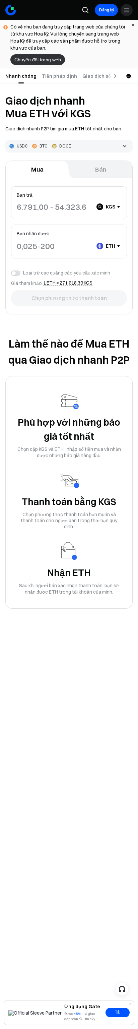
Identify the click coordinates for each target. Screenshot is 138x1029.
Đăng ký (106, 9)
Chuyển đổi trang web (37, 59)
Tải (118, 1012)
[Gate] (10, 10)
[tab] (21, 76)
